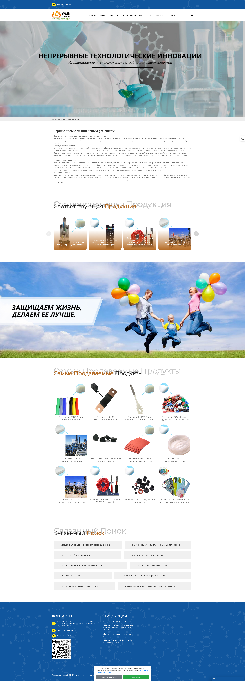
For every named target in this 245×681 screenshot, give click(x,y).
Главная (54, 119)
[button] (196, 233)
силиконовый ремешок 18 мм (152, 565)
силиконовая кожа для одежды (147, 555)
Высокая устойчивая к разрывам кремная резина (150, 586)
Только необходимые (109, 677)
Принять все (136, 677)
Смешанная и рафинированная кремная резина (85, 545)
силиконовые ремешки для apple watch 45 (143, 575)
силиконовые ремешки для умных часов (81, 565)
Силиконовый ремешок (73, 575)
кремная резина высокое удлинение (79, 586)
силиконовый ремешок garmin (76, 555)
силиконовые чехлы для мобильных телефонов (156, 545)
